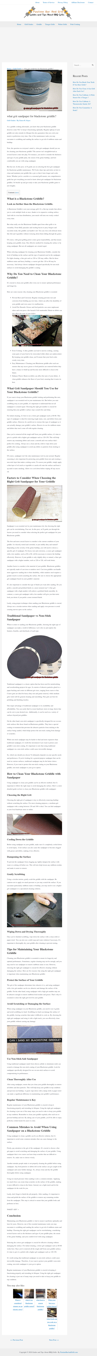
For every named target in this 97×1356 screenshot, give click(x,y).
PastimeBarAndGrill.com (69, 1352)
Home (19, 24)
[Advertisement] (48, 41)
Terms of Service (48, 2)
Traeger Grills (50, 24)
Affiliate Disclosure (78, 2)
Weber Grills (62, 24)
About (37, 2)
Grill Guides (29, 24)
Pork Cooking (75, 24)
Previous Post (17, 1340)
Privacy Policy (63, 2)
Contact (90, 2)
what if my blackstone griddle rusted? (29, 1303)
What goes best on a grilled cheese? (52, 1303)
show (16, 192)
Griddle (39, 24)
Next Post (54, 1340)
